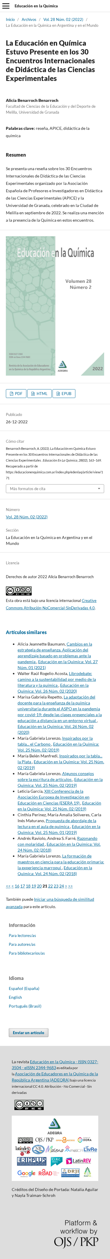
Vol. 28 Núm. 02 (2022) (63, 19)
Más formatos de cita (27, 488)
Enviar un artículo (28, 1032)
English (15, 997)
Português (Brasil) (25, 1005)
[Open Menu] (6, 6)
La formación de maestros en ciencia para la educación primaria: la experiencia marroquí (61, 861)
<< (8, 885)
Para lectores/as (22, 935)
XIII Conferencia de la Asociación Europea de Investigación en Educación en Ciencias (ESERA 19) (53, 797)
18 (28, 885)
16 (17, 885)
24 (61, 885)
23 (56, 885)
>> (70, 885)
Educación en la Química (36, 6)
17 (22, 885)
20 (39, 885)
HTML (42, 393)
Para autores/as (22, 944)
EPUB (66, 393)
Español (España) (24, 988)
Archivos (29, 19)
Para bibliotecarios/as (27, 953)
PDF (18, 393)
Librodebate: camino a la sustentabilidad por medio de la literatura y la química (57, 679)
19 (33, 885)
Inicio (10, 19)
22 (50, 885)
